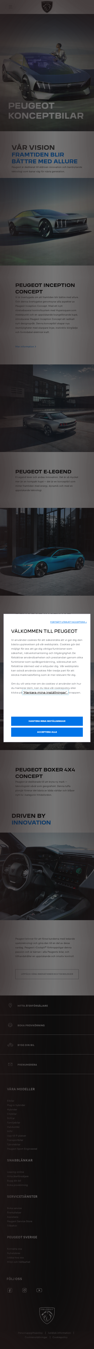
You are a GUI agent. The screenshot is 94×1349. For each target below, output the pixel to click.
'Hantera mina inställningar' (45, 692)
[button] (68, 622)
